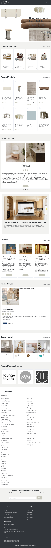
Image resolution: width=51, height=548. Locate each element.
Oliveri (2, 452)
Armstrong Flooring (6, 421)
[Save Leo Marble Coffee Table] (3, 108)
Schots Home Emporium (32, 422)
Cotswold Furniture (31, 444)
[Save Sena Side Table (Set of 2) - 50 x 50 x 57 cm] (40, 108)
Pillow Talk (29, 428)
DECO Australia (30, 417)
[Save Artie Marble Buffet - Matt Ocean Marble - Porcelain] (3, 81)
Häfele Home (29, 440)
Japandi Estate (4, 414)
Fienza (2, 459)
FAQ (27, 519)
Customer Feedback (9, 526)
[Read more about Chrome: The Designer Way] (25, 249)
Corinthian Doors (5, 408)
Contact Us (6, 537)
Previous (1, 165)
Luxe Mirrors (4, 449)
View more (46, 46)
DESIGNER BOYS (30, 429)
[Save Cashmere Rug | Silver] (27, 81)
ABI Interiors (4, 440)
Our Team (6, 510)
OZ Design (3, 400)
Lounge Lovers (4, 403)
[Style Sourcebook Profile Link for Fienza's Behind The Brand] (27, 170)
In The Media (7, 514)
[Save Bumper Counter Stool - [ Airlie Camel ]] (15, 81)
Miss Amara (29, 398)
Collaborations (7, 527)
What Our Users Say (9, 524)
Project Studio (29, 512)
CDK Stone (3, 445)
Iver (2, 428)
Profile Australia (5, 431)
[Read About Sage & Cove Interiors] (19, 346)
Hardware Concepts (6, 401)
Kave (27, 415)
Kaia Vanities (4, 477)
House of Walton (30, 426)
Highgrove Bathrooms (6, 465)
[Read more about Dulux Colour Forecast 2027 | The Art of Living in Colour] (9, 249)
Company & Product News (10, 512)
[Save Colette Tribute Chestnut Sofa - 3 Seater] (40, 81)
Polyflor (28, 414)
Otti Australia (4, 472)
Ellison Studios (30, 431)
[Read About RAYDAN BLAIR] (32, 346)
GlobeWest (29, 419)
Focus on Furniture (31, 433)
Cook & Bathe (4, 484)
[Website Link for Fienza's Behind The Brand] (25, 170)
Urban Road (29, 401)
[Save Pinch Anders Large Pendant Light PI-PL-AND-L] (15, 108)
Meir (2, 444)
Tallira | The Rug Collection (8, 415)
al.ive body (4, 456)
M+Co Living (29, 405)
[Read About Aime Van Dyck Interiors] (7, 346)
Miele (2, 458)
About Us (6, 508)
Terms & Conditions (8, 517)
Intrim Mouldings (30, 424)
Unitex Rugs (29, 408)
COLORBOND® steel (6, 410)
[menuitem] (46, 2)
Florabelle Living (5, 417)
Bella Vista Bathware (6, 479)
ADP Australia (4, 451)
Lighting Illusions (30, 407)
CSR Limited (4, 429)
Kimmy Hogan (4, 419)
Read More (26, 186)
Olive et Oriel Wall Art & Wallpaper (35, 400)
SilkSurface (4, 463)
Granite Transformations (7, 475)
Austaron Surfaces (31, 410)
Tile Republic (4, 447)
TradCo (3, 433)
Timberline (3, 461)
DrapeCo (3, 422)
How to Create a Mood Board (11, 529)
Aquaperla (3, 468)
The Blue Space (5, 442)
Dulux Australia (5, 398)
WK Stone (3, 466)
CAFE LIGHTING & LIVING (7, 424)
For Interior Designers (31, 510)
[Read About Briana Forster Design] (44, 346)
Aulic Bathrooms (5, 482)
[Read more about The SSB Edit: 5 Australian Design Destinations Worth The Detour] (42, 249)
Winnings (3, 470)
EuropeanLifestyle (5, 435)
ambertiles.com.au (31, 412)
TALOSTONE (4, 473)
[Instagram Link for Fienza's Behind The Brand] (23, 170)
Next (50, 165)
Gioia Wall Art (4, 407)
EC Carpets (4, 426)
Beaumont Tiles (5, 454)
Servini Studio (11, 311)
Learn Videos (29, 517)
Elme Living (4, 412)
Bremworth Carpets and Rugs (33, 442)
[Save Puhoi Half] (27, 108)
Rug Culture (29, 403)
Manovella (29, 421)
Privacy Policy (7, 515)
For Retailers (29, 508)
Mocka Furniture (30, 445)
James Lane (4, 405)
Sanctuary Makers (5, 480)
